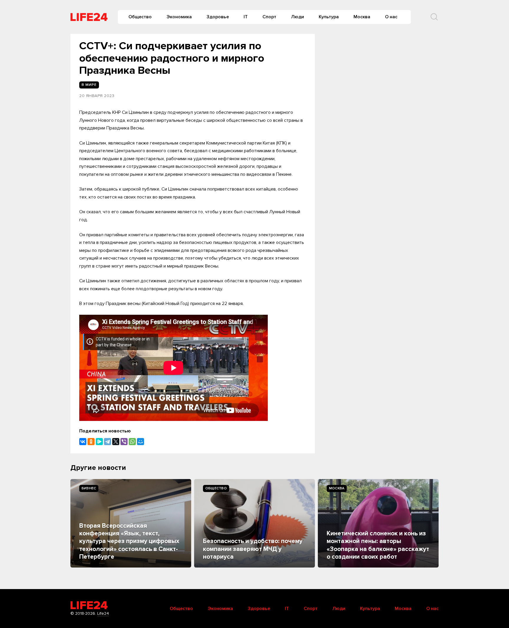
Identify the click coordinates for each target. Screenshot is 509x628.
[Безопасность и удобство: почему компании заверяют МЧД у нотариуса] (254, 523)
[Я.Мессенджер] (99, 441)
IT (246, 17)
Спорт (269, 17)
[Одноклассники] (91, 441)
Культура (329, 17)
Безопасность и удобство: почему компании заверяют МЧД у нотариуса (253, 548)
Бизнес (89, 488)
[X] (115, 441)
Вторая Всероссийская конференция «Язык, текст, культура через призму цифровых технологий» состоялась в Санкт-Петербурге (129, 541)
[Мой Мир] (140, 441)
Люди (297, 17)
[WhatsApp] (132, 441)
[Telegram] (107, 441)
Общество (140, 17)
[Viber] (124, 441)
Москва (361, 17)
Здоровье (217, 17)
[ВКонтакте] (82, 441)
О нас (391, 17)
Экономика (179, 17)
